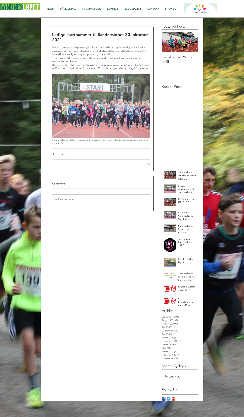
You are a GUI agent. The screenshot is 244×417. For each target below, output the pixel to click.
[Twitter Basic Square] (168, 399)
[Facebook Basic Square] (163, 399)
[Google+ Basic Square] (173, 399)
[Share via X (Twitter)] (61, 154)
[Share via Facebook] (53, 154)
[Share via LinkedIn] (70, 154)
